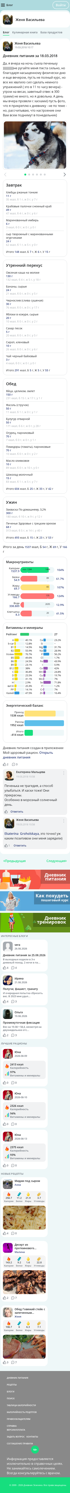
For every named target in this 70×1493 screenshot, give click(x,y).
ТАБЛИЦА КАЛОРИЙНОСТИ (21, 1405)
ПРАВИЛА (28, 1443)
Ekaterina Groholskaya (21, 833)
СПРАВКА (12, 1425)
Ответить (16, 811)
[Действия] (64, 777)
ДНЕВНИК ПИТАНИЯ (17, 1377)
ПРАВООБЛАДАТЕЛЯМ (18, 1418)
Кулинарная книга (25, 32)
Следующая (55, 861)
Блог (6, 32)
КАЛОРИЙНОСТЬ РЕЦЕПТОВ (22, 1412)
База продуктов (51, 32)
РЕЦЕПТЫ (12, 1384)
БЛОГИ (10, 1391)
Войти (61, 5)
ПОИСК (11, 1398)
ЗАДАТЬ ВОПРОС (16, 1436)
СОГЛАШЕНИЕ (14, 1443)
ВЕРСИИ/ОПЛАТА (16, 1429)
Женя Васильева (30, 19)
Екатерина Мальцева (30, 772)
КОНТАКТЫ (32, 1436)
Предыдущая (15, 861)
